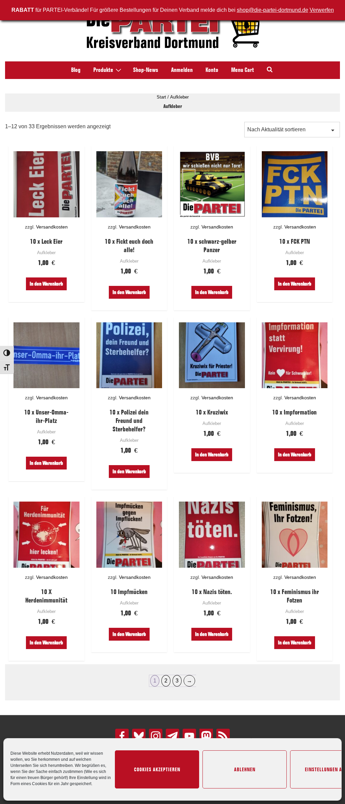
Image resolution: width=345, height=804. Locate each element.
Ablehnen (244, 770)
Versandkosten (52, 227)
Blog (76, 70)
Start (161, 97)
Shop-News (145, 70)
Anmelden (182, 70)
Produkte (103, 70)
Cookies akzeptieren (157, 770)
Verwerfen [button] (322, 10)
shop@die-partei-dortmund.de (272, 10)
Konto (212, 70)
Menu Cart (242, 70)
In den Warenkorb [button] (46, 283)
